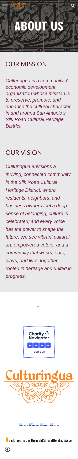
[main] (39, 25)
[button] (5, 5)
